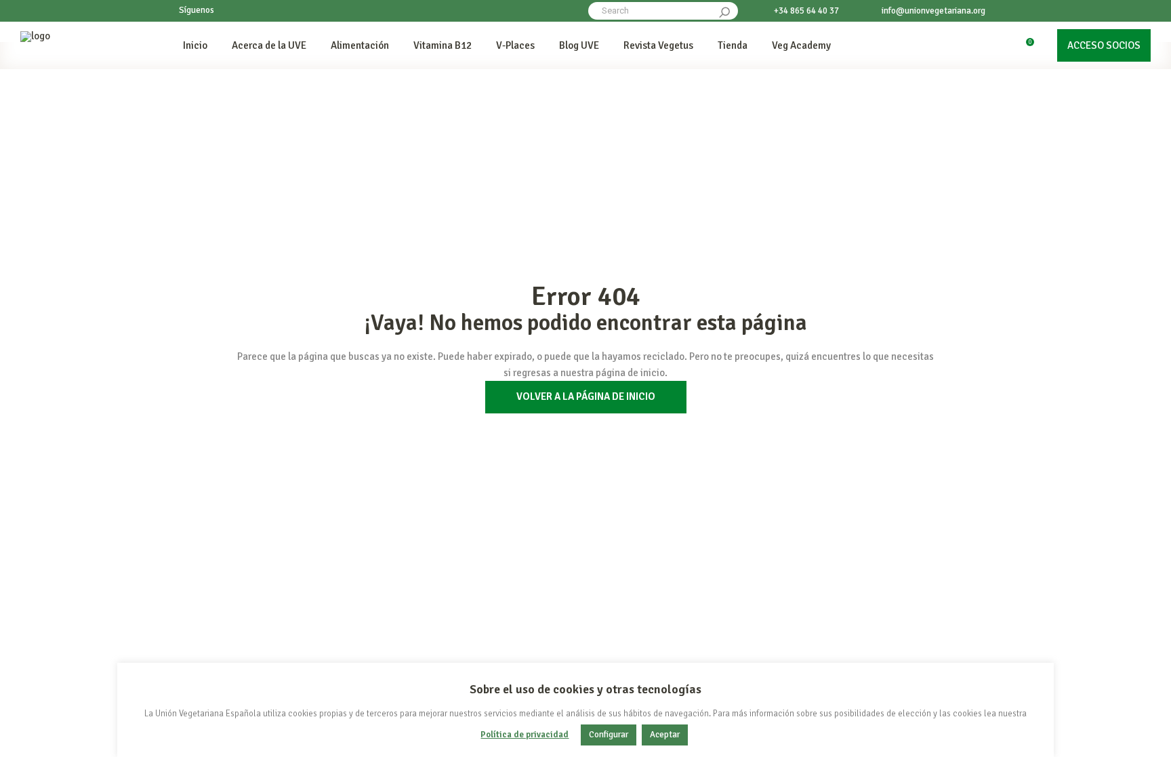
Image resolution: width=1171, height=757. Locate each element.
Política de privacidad (524, 735)
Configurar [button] (608, 734)
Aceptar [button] (665, 734)
